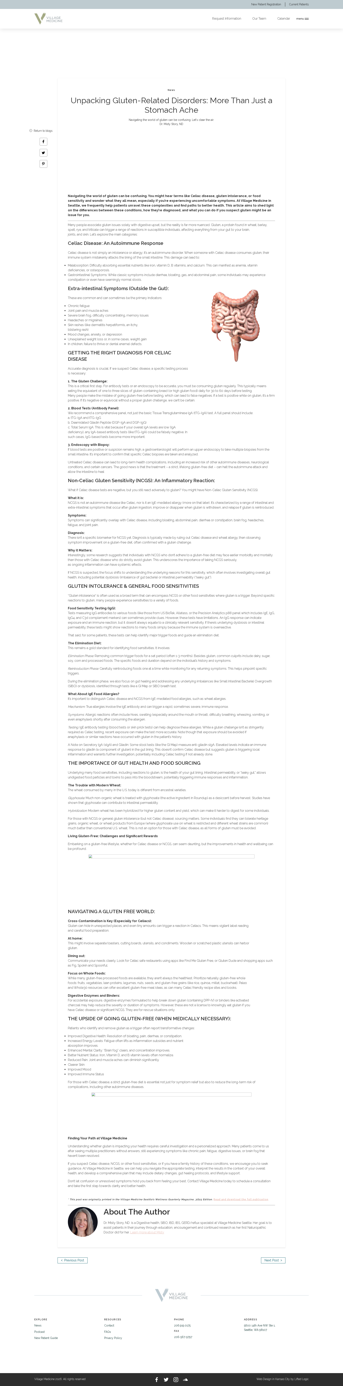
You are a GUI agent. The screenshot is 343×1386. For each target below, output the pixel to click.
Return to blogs (42, 130)
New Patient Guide (46, 1338)
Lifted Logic (302, 1379)
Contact (109, 1325)
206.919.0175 (182, 1325)
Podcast (39, 1331)
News (37, 1325)
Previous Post (72, 1260)
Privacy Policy (113, 1338)
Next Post (273, 1260)
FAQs (107, 1331)
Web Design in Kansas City (273, 1379)
